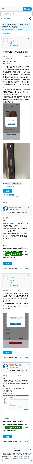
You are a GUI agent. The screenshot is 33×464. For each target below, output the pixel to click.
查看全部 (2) (10, 186)
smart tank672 (16, 183)
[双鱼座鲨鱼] (5, 209)
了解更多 (19, 29)
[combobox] (16, 14)
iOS (9, 183)
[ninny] (5, 40)
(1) (17, 196)
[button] (29, 38)
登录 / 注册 (27, 9)
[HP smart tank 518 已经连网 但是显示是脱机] (13, 33)
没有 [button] (26, 268)
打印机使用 (6, 18)
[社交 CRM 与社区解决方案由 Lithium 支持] (18, 450)
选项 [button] (30, 19)
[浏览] (2, 9)
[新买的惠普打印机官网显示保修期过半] (11, 33)
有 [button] (21, 268)
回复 (7, 191)
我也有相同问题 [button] (9, 195)
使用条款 (22, 458)
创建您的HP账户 (7, 29)
